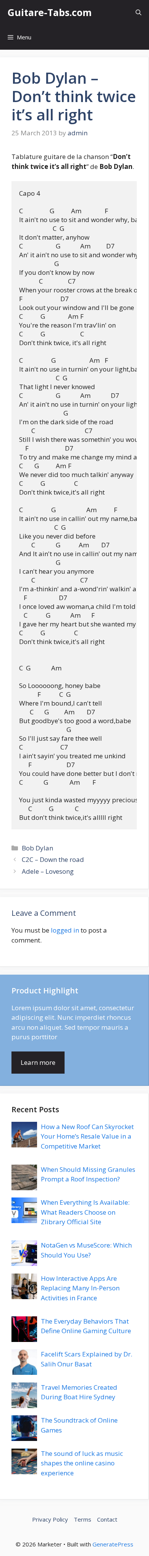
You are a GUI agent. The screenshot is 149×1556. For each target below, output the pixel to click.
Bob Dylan (37, 848)
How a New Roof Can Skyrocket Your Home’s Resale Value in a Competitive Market (87, 1136)
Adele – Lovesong (48, 871)
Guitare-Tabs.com (50, 12)
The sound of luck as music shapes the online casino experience (82, 1463)
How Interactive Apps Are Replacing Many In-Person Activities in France (80, 1288)
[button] (138, 12)
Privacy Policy (50, 1519)
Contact (107, 1519)
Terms (82, 1519)
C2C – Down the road (53, 859)
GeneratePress (112, 1544)
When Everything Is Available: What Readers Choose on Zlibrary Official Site (85, 1212)
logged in (65, 930)
